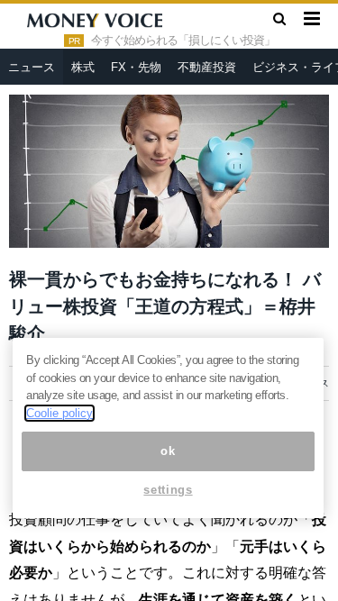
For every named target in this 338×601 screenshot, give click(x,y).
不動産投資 (207, 67)
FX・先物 (136, 67)
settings (167, 489)
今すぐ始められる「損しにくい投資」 (183, 40)
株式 (83, 67)
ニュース (31, 67)
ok (167, 451)
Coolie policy (59, 413)
